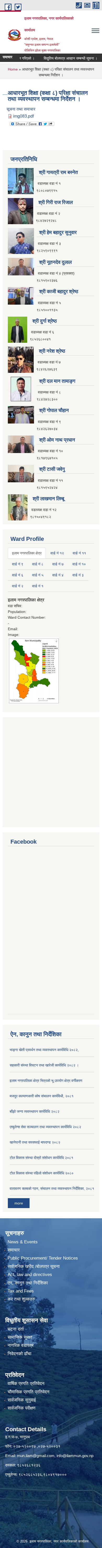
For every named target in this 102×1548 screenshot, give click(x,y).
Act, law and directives (30, 1274)
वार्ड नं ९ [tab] (17, 564)
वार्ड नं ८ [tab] (37, 564)
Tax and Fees (21, 1291)
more (18, 1203)
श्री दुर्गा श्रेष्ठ (44, 321)
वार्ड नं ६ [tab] (17, 575)
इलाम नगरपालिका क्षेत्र (26, 600)
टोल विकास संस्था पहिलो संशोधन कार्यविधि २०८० (41, 1173)
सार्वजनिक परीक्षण (21, 1408)
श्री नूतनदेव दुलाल (55, 262)
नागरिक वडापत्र (20, 1345)
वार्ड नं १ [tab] (37, 586)
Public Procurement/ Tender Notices (43, 1258)
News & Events (23, 1241)
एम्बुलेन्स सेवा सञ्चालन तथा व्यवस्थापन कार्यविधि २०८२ (45, 1127)
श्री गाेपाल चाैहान (54, 410)
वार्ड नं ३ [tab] (78, 575)
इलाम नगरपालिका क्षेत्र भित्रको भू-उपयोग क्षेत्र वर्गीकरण (46, 1081)
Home (13, 69)
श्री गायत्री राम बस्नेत (58, 172)
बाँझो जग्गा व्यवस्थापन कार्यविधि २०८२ (34, 1111)
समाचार (14, 1250)
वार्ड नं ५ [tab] (37, 575)
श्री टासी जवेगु (52, 469)
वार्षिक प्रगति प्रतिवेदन (26, 1383)
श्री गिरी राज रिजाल (55, 202)
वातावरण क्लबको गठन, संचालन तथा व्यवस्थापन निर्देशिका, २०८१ (52, 1188)
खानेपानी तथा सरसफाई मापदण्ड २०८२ (35, 1142)
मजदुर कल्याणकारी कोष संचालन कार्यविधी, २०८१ (41, 1096)
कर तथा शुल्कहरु (21, 1299)
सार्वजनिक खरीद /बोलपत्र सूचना (34, 1266)
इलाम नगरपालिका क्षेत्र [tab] (27, 553)
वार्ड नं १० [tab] (79, 564)
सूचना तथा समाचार (21, 109)
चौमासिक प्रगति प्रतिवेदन (28, 1391)
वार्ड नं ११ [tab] (79, 553)
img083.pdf (23, 116)
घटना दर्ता (16, 1329)
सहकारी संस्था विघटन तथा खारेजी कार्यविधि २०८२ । (44, 1065)
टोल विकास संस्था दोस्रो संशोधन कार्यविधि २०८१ (41, 1158)
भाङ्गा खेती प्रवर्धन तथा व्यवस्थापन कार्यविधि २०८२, (44, 1050)
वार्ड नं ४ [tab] (58, 575)
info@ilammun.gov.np (74, 1455)
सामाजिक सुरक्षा (20, 1337)
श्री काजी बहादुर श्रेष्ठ (58, 291)
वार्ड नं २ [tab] (17, 586)
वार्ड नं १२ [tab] (57, 553)
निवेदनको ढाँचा (19, 1353)
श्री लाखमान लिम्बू (48, 498)
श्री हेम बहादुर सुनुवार (58, 232)
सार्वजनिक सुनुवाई (22, 1400)
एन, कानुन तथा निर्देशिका (28, 1282)
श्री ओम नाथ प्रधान (57, 440)
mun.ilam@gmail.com (35, 1455)
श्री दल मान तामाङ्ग (57, 381)
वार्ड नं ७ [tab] (58, 564)
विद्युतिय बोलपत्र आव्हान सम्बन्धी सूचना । (62, 58)
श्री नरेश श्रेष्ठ (52, 351)
